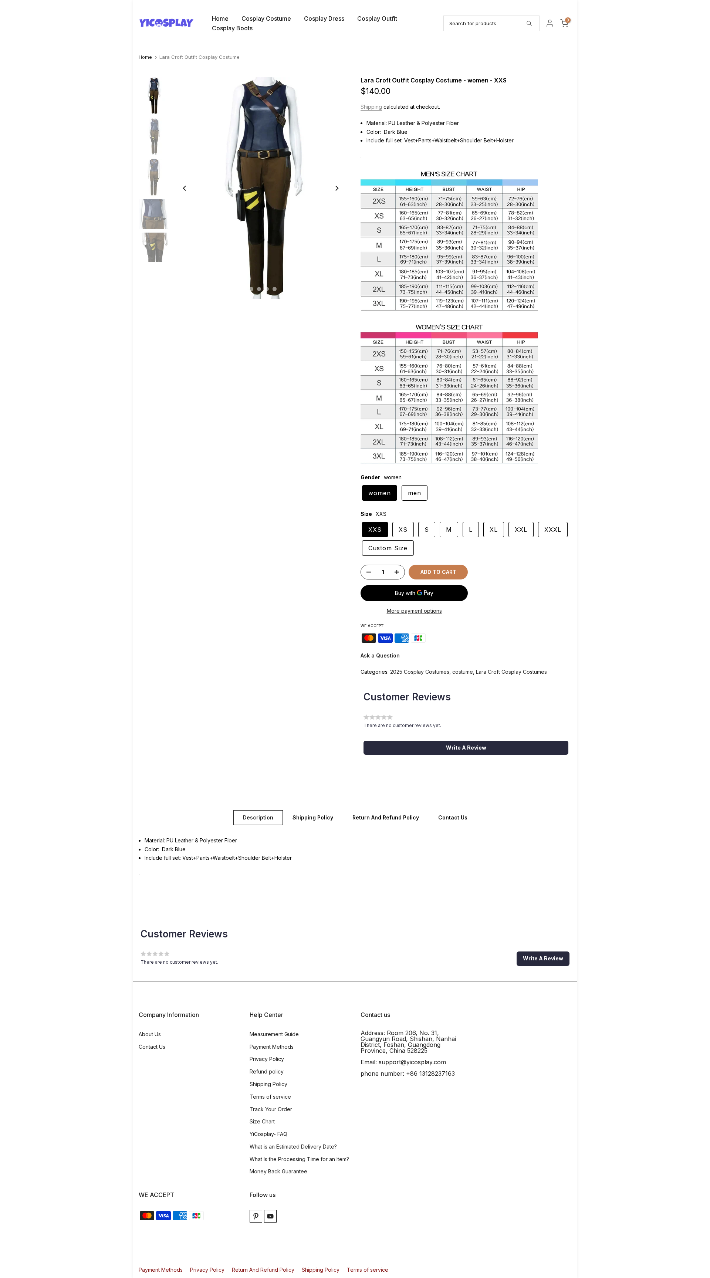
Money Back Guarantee (278, 1171)
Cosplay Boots (232, 28)
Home (220, 18)
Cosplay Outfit (377, 18)
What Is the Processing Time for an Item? (299, 1159)
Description (258, 817)
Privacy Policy (267, 1059)
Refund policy (267, 1071)
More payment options (414, 611)
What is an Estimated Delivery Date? (293, 1146)
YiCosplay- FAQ (268, 1134)
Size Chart (262, 1121)
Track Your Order (271, 1109)
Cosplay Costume (266, 18)
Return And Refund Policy (385, 817)
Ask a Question (380, 655)
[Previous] (185, 188)
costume (462, 672)
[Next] (336, 188)
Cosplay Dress (324, 18)
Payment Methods (272, 1047)
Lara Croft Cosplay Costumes (511, 672)
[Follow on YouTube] (270, 1216)
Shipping (371, 107)
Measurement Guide (274, 1034)
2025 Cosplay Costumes (419, 672)
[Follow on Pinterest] (256, 1216)
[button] (466, 748)
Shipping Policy (313, 817)
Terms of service (270, 1096)
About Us (150, 1034)
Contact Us (452, 817)
